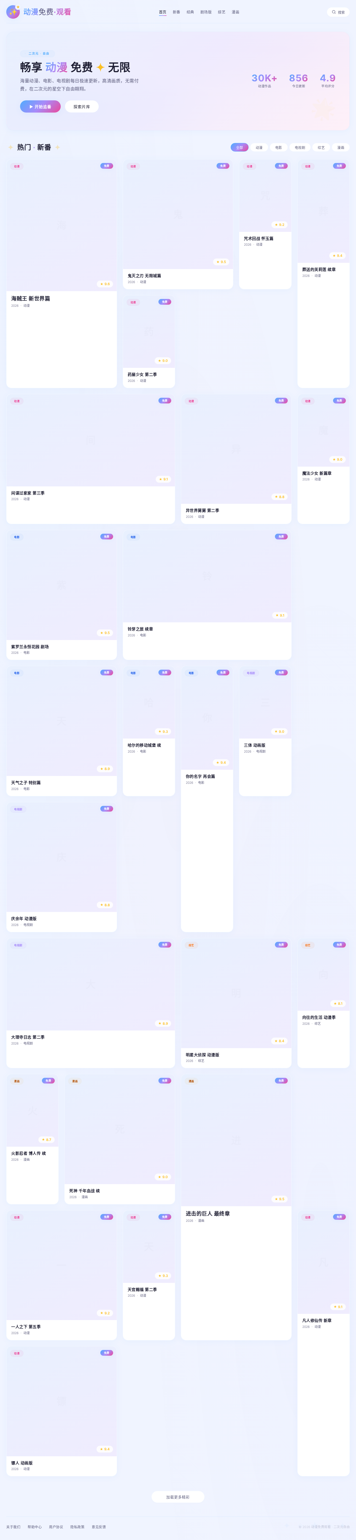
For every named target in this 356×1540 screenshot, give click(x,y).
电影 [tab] (278, 147)
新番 (176, 12)
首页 (163, 12)
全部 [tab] (239, 147)
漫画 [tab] (340, 147)
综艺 (221, 12)
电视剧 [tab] (300, 147)
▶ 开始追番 (40, 106)
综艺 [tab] (321, 147)
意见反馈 (99, 1527)
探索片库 (81, 106)
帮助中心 (35, 1527)
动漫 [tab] (259, 147)
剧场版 (206, 12)
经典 (190, 12)
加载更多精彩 (178, 1497)
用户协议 (56, 1527)
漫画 (235, 12)
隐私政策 (77, 1527)
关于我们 (13, 1527)
